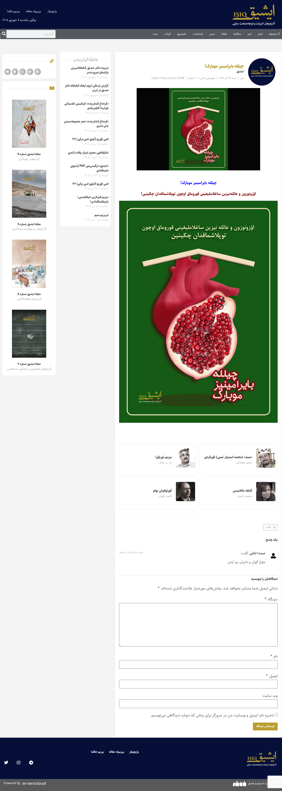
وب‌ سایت (270, 696)
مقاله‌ (224, 34)
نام (274, 656)
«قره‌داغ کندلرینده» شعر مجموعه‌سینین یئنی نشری (86, 123)
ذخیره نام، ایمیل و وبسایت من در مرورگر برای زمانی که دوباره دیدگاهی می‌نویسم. (212, 715)
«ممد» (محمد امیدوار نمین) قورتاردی (228, 457)
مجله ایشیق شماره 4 (29, 154)
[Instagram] (18, 763)
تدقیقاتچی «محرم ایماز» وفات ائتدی (88, 153)
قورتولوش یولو (162, 490)
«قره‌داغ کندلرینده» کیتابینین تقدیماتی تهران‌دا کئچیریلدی (86, 106)
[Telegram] (31, 763)
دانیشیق (181, 34)
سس (212, 34)
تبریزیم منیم (101, 215)
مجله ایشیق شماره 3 (29, 224)
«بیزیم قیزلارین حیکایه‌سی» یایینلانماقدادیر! (93, 199)
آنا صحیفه (274, 34)
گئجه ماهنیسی (242, 490)
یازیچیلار (52, 11)
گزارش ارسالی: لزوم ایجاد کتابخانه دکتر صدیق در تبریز (87, 88)
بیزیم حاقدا (13, 11)
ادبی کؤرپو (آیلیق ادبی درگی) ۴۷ (90, 139)
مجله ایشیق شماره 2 (29, 294)
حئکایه (237, 34)
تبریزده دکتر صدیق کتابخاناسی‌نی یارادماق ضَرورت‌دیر (90, 70)
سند (155, 34)
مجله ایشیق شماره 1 (29, 364)
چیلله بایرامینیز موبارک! (224, 66)
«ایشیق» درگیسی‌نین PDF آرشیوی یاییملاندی (89, 168)
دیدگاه (271, 599)
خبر (249, 34)
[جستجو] (3, 34)
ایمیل (272, 676)
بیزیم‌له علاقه (33, 11)
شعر (260, 34)
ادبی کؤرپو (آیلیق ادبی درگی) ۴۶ (90, 184)
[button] (270, 527)
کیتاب (167, 34)
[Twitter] (6, 763)
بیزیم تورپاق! (163, 457)
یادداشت (198, 34)
